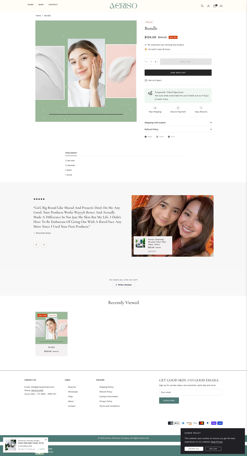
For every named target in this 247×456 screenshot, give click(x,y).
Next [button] (44, 244)
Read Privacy (217, 442)
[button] (202, 5)
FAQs (70, 396)
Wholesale (73, 392)
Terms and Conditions (109, 406)
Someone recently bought (31, 442)
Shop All (72, 387)
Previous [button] (36, 244)
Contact (71, 406)
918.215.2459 (37, 390)
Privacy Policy (105, 401)
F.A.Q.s (205, 95)
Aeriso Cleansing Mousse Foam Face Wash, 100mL (157, 242)
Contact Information (108, 396)
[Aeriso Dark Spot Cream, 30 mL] (9, 445)
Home (38, 16)
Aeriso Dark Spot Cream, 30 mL (31, 443)
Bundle (51, 347)
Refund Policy (105, 392)
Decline (213, 449)
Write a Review (126, 285)
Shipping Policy (106, 387)
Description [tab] (71, 153)
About (71, 401)
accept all (193, 449)
